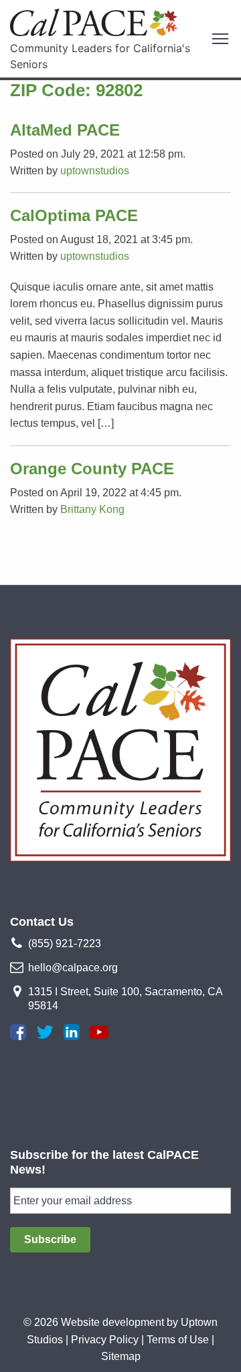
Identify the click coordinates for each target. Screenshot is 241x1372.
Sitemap (121, 1356)
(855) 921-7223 (64, 943)
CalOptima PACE (74, 215)
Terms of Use (178, 1339)
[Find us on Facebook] (18, 1032)
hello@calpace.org (73, 967)
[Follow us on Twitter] (45, 1032)
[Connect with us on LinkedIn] (72, 1032)
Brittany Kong (92, 509)
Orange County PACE (92, 469)
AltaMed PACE (65, 130)
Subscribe (50, 1239)
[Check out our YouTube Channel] (99, 1032)
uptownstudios (94, 170)
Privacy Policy (105, 1339)
